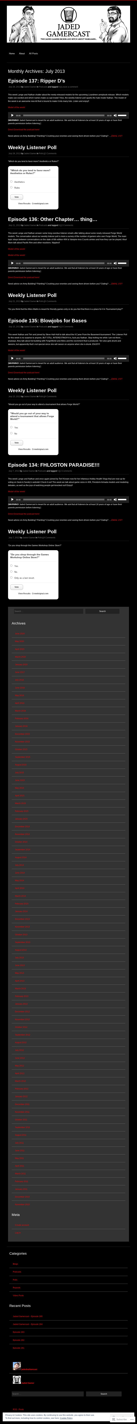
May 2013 (19, 973)
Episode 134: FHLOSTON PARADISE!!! (54, 465)
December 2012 (22, 1011)
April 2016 (19, 703)
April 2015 (19, 796)
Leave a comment (70, 87)
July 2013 (19, 958)
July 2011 (19, 1143)
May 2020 (19, 641)
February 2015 (21, 811)
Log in (18, 1233)
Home (12, 53)
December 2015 (22, 734)
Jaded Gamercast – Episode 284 (28, 1324)
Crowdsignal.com (40, 203)
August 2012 (21, 1042)
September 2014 (22, 849)
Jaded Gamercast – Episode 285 (28, 1316)
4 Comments (50, 396)
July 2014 (19, 865)
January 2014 (21, 911)
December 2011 (22, 1104)
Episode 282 (18, 1340)
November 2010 (22, 1204)
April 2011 (19, 1166)
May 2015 (19, 788)
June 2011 (20, 1150)
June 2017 (20, 672)
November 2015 (22, 742)
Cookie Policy (66, 1418)
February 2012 (21, 1089)
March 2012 (20, 1081)
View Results (24, 203)
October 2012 (21, 1027)
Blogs (15, 1264)
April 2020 (19, 649)
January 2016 (21, 726)
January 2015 (21, 819)
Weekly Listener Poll (32, 147)
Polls (41, 153)
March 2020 (20, 657)
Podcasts (43, 87)
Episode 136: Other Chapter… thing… (52, 219)
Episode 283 (18, 1332)
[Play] (12, 115)
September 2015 (22, 757)
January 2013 (21, 1004)
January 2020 (21, 664)
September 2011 (22, 1127)
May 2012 (19, 1066)
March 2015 (20, 803)
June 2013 (20, 965)
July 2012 (19, 1050)
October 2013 (21, 934)
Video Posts (18, 1295)
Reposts (16, 1288)
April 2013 (19, 981)
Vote (17, 197)
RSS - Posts (18, 1409)
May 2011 (19, 1158)
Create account (22, 1225)
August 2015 (21, 765)
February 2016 (21, 718)
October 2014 (21, 842)
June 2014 (20, 873)
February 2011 (21, 1181)
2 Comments (50, 153)
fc (59, 87)
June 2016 (20, 688)
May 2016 (19, 695)
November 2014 (22, 834)
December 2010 (22, 1197)
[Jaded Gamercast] (68, 44)
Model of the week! (16, 107)
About (22, 53)
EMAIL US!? (116, 136)
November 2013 (22, 927)
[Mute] (115, 115)
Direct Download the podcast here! (23, 129)
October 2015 (21, 749)
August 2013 (21, 950)
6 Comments (50, 301)
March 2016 (20, 711)
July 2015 (19, 772)
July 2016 (19, 680)
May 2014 (19, 880)
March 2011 (20, 1173)
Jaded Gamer (30, 87)
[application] (68, 115)
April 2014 (19, 888)
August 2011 (20, 1135)
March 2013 (20, 988)
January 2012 (21, 1096)
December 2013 (22, 919)
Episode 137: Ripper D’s (36, 81)
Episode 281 (18, 1348)
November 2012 (22, 1019)
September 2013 (22, 942)
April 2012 (19, 1073)
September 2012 (22, 1035)
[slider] (122, 115)
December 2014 (22, 826)
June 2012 (20, 1058)
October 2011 (21, 1120)
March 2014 (20, 896)
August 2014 (21, 857)
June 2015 (20, 780)
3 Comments (67, 327)
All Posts (33, 53)
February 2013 (21, 996)
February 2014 (21, 904)
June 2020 (20, 633)
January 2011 (21, 1189)
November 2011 (22, 1112)
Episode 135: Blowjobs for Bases (47, 320)
